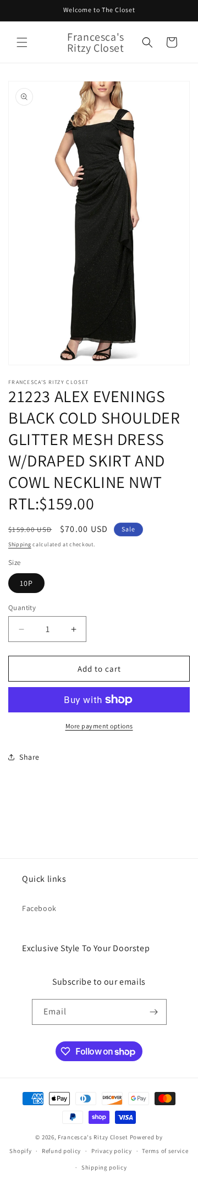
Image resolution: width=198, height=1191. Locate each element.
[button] (22, 42)
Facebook (39, 908)
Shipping (19, 544)
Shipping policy (104, 1167)
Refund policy (61, 1151)
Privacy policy (111, 1151)
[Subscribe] (154, 1012)
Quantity (22, 607)
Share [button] (29, 757)
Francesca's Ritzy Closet (93, 1137)
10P (26, 583)
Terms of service (165, 1151)
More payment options (99, 726)
